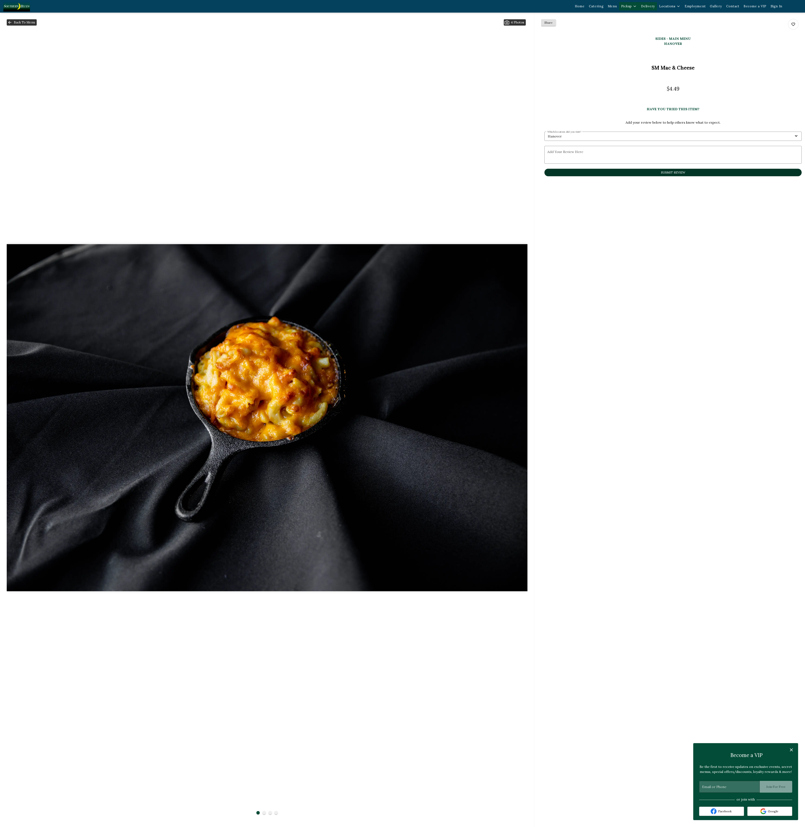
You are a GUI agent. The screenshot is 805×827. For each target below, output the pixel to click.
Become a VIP (755, 6)
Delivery (648, 6)
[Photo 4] (276, 812)
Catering (596, 6)
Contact (732, 6)
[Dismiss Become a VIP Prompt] (791, 750)
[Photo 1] (258, 812)
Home (580, 6)
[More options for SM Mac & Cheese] (793, 24)
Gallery (716, 6)
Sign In (776, 6)
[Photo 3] (270, 812)
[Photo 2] (264, 812)
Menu (612, 6)
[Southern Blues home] (26, 6)
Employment (695, 6)
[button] (629, 6)
